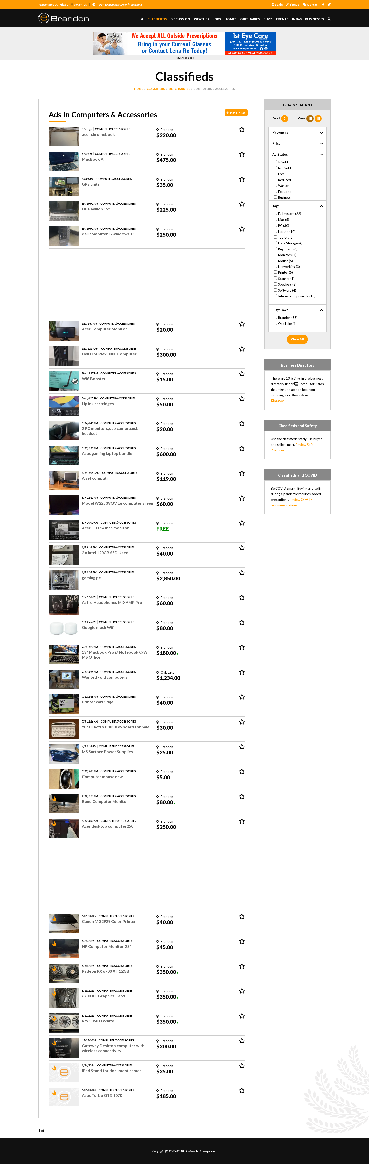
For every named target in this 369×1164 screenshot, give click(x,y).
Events (282, 19)
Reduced (284, 180)
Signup (294, 4)
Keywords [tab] (280, 133)
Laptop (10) (286, 232)
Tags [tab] (276, 206)
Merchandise (179, 88)
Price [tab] (276, 143)
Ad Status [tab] (280, 154)
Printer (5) (285, 272)
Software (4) (287, 290)
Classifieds (157, 19)
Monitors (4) (287, 255)
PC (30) (283, 226)
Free (281, 174)
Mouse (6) (285, 261)
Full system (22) (289, 214)
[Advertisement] (147, 284)
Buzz (267, 19)
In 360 (296, 19)
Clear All (297, 339)
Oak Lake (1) (287, 324)
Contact (312, 4)
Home (138, 88)
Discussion (180, 19)
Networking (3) (289, 267)
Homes (230, 19)
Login (278, 4)
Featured (284, 192)
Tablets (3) (286, 237)
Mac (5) (283, 220)
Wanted (284, 186)
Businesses (314, 19)
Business (284, 197)
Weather (201, 19)
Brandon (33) (287, 318)
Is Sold (283, 162)
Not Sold (284, 168)
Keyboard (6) (287, 249)
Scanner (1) (286, 278)
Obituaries (250, 19)
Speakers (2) (287, 284)
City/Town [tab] (280, 310)
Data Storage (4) (290, 243)
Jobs (217, 19)
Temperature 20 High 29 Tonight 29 (62, 4)
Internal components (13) (296, 296)
